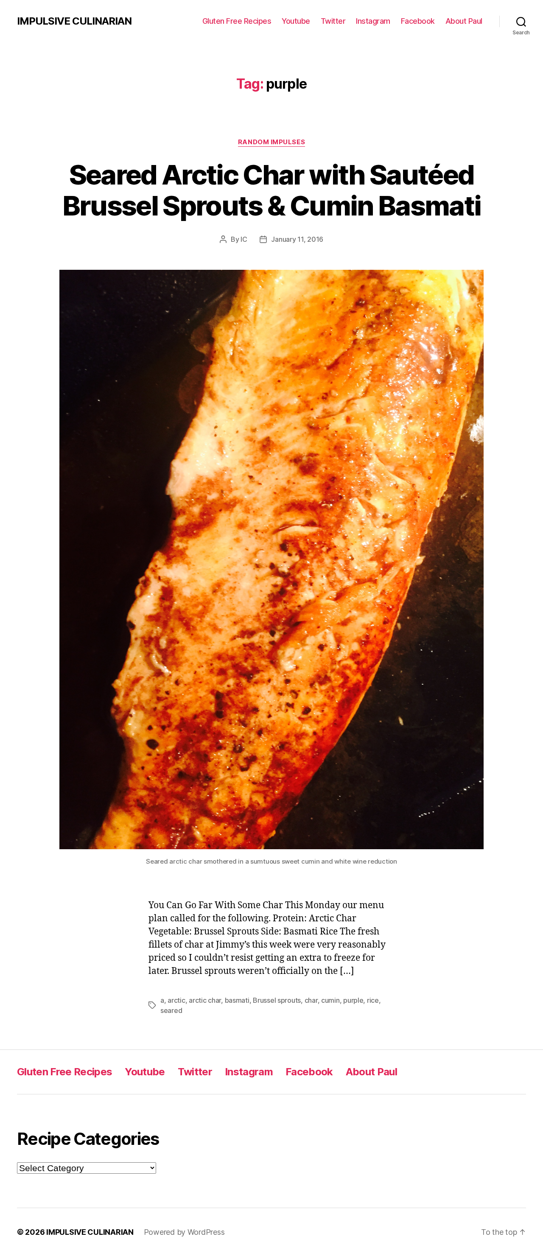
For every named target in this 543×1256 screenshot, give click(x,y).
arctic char (205, 1000)
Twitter (333, 21)
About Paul (463, 21)
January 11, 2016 (297, 239)
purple (353, 1000)
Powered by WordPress (184, 1232)
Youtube (296, 21)
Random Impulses (271, 142)
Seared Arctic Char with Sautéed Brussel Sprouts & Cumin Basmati (271, 190)
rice (373, 1000)
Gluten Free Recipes (237, 21)
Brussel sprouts (277, 1000)
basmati (237, 1000)
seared (171, 1010)
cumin (330, 1000)
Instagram (373, 21)
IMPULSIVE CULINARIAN (74, 21)
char (311, 1000)
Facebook (418, 21)
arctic (176, 1000)
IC (244, 239)
